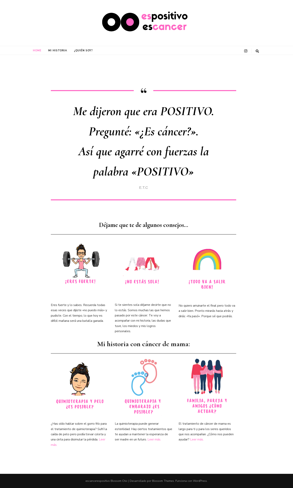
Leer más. (154, 439)
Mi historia (57, 50)
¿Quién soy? (83, 50)
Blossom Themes (163, 481)
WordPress (200, 481)
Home (37, 50)
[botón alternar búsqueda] (257, 51)
